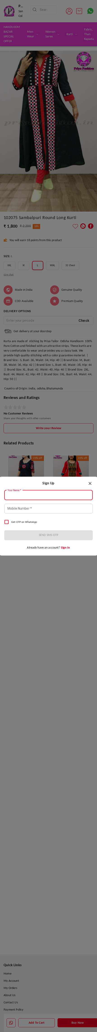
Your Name (14, 490)
